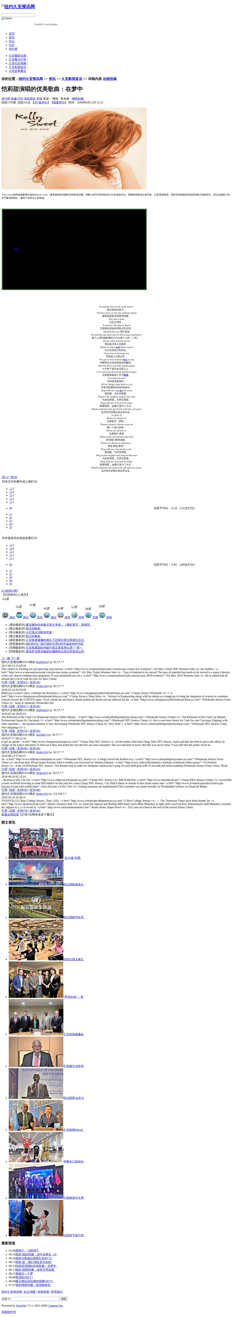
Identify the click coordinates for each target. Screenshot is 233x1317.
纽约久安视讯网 (31, 79)
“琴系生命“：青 (73, 996)
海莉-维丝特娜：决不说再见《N (36, 1254)
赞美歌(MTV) (24, 1277)
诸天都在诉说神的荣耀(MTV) (34, 1281)
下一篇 (15, 658)
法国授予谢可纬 (73, 1235)
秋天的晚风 (33, 628)
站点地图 (29, 1291)
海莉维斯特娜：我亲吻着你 (33, 1285)
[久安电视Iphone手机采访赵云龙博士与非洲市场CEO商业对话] (36, 1129)
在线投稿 (110, 79)
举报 (39, 98)
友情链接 (43, 1291)
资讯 (12, 37)
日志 (12, 45)
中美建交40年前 (73, 1066)
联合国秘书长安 (73, 917)
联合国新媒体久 (73, 884)
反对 (35, 682)
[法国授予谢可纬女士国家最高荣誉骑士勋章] (36, 1235)
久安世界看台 (17, 70)
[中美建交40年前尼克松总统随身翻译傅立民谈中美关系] (36, 1066)
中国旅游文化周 (73, 1197)
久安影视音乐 (17, 67)
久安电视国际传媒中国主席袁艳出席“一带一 (54, 647)
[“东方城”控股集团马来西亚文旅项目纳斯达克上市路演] (36, 857)
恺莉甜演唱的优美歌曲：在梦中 (36, 1265)
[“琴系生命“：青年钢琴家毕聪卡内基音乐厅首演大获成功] (36, 996)
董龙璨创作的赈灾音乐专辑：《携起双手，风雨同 (58, 624)
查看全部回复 (10, 814)
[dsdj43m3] (42, 662)
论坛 (12, 41)
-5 (10, 488)
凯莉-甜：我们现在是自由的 (33, 1262)
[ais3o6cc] (42, 734)
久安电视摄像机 (73, 1034)
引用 (4, 682)
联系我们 (57, 1291)
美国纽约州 (8, 1312)
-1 (10, 501)
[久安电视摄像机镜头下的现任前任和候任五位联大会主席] (36, 1034)
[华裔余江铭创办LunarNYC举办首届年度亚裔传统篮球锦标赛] (36, 1161)
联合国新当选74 (73, 1098)
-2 (10, 498)
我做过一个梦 (24, 1273)
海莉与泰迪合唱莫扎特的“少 (33, 1258)
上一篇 (5, 658)
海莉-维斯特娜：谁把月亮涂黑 (35, 1269)
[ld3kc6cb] (42, 773)
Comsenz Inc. (55, 1305)
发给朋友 (30, 98)
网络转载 (78, 98)
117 (5, 477)
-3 (10, 495)
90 (13, 477)
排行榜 (13, 48)
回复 (12, 682)
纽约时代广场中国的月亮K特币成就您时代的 (55, 643)
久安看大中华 (17, 59)
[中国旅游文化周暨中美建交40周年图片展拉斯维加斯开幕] (36, 1197)
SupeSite (21, 1305)
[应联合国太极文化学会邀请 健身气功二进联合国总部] (36, 959)
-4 (10, 492)
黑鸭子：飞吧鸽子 (27, 1250)
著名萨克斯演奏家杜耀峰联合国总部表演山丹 (55, 651)
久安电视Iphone (73, 1129)
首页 (12, 33)
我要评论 (59, 102)
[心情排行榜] (9, 590)
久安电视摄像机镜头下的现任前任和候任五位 (55, 640)
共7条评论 (40, 102)
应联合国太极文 (73, 959)
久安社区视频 (17, 63)
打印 (20, 98)
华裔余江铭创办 (73, 1161)
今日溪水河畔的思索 (39, 632)
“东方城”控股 (72, 857)
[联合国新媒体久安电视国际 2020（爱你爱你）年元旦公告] (36, 884)
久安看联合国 (17, 55)
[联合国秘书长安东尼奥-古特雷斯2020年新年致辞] (36, 917)
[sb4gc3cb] (42, 686)
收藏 (14, 98)
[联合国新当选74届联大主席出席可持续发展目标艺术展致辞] (36, 1098)
